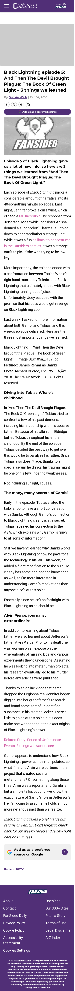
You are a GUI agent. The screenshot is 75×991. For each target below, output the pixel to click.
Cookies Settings (16, 950)
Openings (52, 901)
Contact (9, 908)
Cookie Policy (13, 930)
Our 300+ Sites (57, 908)
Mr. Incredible (30, 216)
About (8, 901)
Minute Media (23, 960)
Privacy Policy (14, 923)
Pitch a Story (55, 916)
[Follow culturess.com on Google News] (65, 852)
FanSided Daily (15, 916)
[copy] (28, 104)
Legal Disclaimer (58, 930)
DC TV (20, 869)
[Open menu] (6, 6)
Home (8, 869)
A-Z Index (53, 938)
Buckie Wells (18, 97)
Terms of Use (56, 923)
